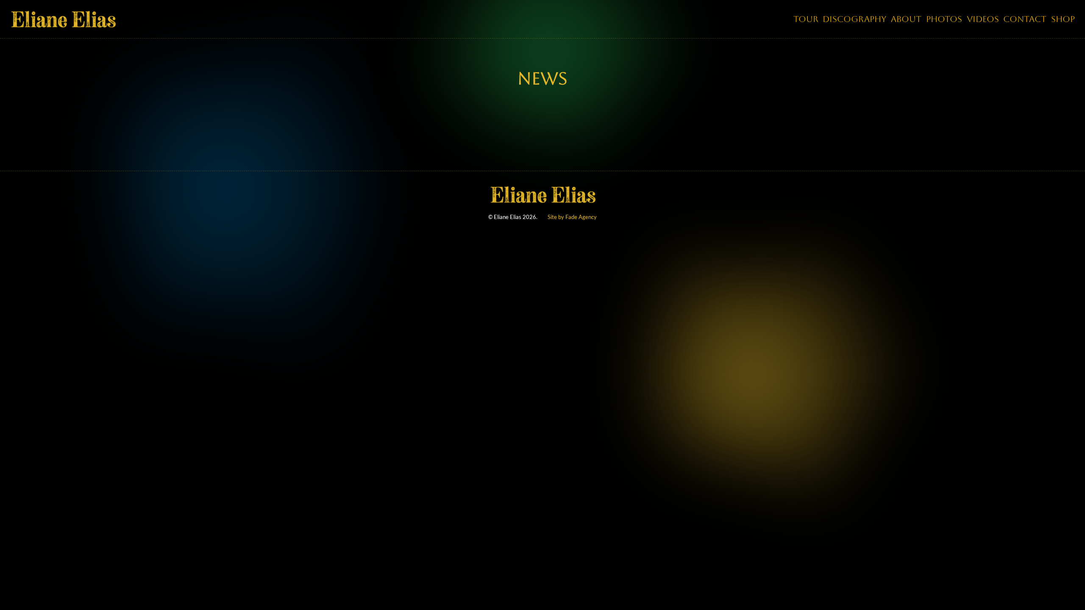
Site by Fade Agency (572, 217)
